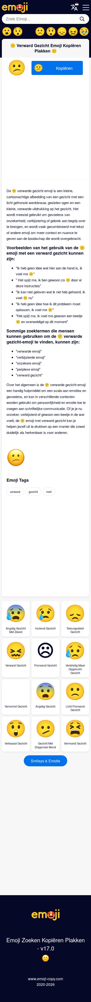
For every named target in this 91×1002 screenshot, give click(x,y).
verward (15, 492)
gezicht (33, 492)
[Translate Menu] (74, 7)
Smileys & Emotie (45, 761)
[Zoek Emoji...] (82, 19)
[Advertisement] (45, 129)
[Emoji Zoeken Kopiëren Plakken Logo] (46, 919)
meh (49, 492)
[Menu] (86, 7)
